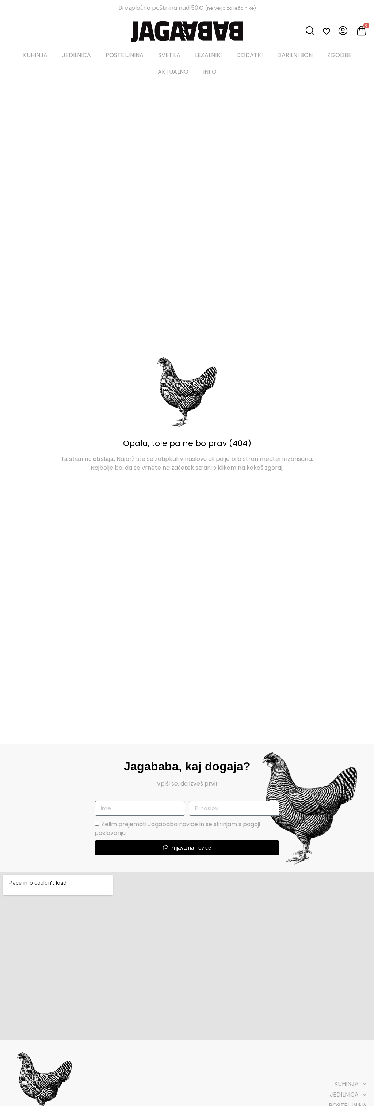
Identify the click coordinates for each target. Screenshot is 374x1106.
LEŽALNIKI (208, 55)
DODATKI (249, 55)
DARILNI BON (295, 55)
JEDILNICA (76, 55)
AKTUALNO (173, 72)
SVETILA (169, 55)
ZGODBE (339, 55)
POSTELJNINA (125, 55)
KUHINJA (35, 55)
